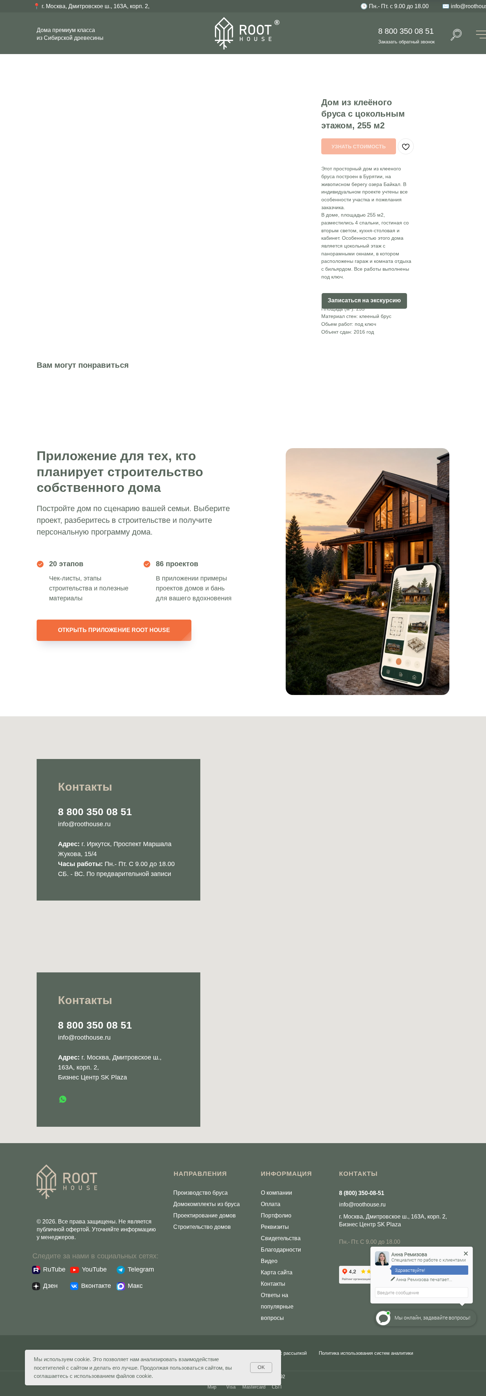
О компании (276, 1193)
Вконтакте (96, 1285)
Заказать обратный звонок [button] (406, 41)
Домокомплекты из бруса (206, 1204)
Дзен (50, 1285)
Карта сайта (276, 1272)
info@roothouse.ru (84, 824)
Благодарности (281, 1250)
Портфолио (276, 1215)
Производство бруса (200, 1193)
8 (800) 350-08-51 (361, 1193)
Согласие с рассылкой (282, 1353)
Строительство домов (202, 1227)
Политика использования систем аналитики (366, 1353)
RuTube (54, 1269)
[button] (364, 301)
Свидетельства (281, 1238)
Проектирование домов (204, 1215)
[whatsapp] (62, 1099)
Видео (269, 1261)
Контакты (273, 1284)
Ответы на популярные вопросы (277, 1306)
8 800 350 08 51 (406, 31)
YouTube (94, 1269)
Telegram (141, 1269)
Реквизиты (275, 1227)
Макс (135, 1285)
